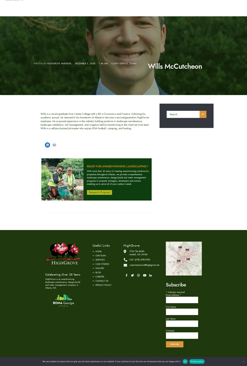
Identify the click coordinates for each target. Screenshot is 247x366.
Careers (99, 276)
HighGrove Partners (59, 63)
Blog (98, 272)
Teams (133, 63)
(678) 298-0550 (142, 259)
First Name (171, 306)
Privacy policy (197, 361)
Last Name (171, 318)
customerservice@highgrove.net (144, 265)
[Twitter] (132, 275)
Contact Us (101, 281)
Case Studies (102, 264)
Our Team (100, 255)
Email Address (173, 295)
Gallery (99, 268)
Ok (185, 361)
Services (100, 259)
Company (170, 330)
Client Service (119, 63)
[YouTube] (144, 275)
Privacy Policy (103, 285)
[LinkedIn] (150, 275)
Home (98, 251)
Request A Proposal (99, 192)
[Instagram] (138, 275)
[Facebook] (126, 275)
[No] (243, 361)
